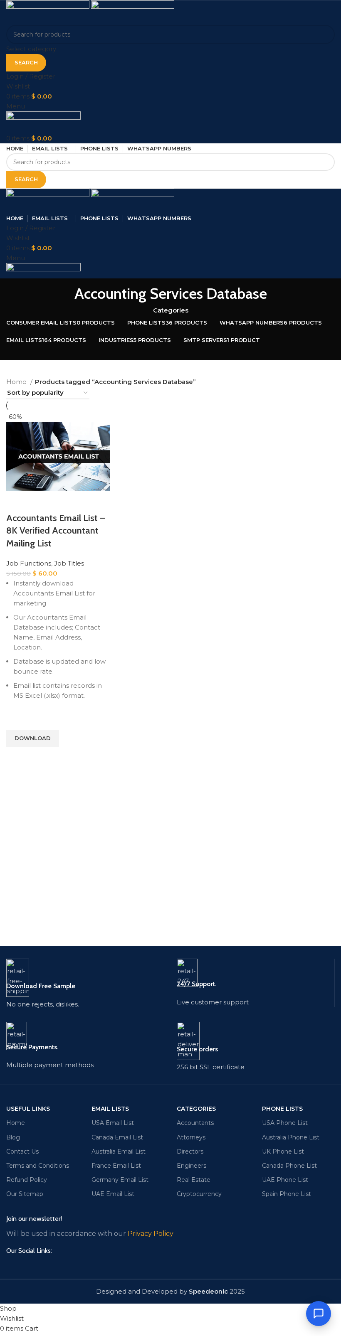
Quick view (16, 757)
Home (17, 382)
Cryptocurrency (199, 1194)
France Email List (116, 1165)
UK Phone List (283, 1151)
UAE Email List (112, 1194)
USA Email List (112, 1123)
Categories (170, 310)
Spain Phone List (286, 1194)
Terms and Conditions (37, 1165)
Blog (13, 1137)
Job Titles (69, 563)
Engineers (191, 1165)
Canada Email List (117, 1137)
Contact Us (22, 1151)
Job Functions (28, 563)
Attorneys (191, 1137)
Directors (190, 1151)
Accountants (195, 1123)
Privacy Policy (150, 1234)
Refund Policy (26, 1179)
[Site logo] (48, 12)
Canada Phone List (289, 1165)
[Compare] (16, 501)
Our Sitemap (24, 1194)
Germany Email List (119, 1179)
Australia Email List (118, 1151)
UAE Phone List (285, 1179)
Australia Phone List (290, 1137)
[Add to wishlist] (16, 719)
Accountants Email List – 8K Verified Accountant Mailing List (55, 530)
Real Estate (193, 1179)
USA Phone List (285, 1123)
